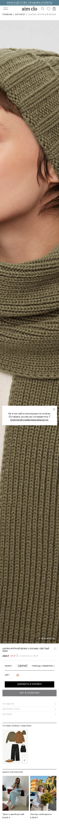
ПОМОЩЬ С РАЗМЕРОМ (42, 666)
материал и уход (11, 709)
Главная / (8, 14)
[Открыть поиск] (42, 8)
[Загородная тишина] (15, 746)
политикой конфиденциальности (29, 420)
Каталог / (22, 14)
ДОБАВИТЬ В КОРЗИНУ (29, 684)
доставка (7, 714)
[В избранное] (55, 649)
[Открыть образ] (24, 760)
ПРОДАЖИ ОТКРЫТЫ (40, 2)
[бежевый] (17, 675)
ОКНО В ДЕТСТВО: (18, 2)
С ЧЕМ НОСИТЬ (47, 639)
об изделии (8, 704)
